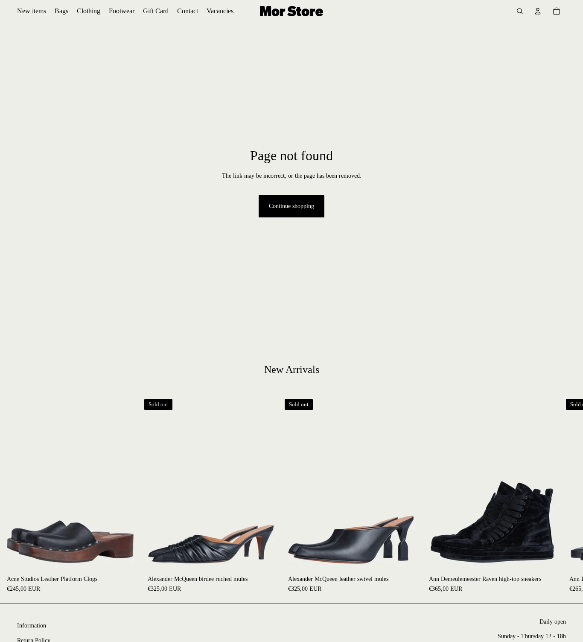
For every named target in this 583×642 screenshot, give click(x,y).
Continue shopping (291, 206)
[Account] (537, 11)
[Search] (519, 11)
